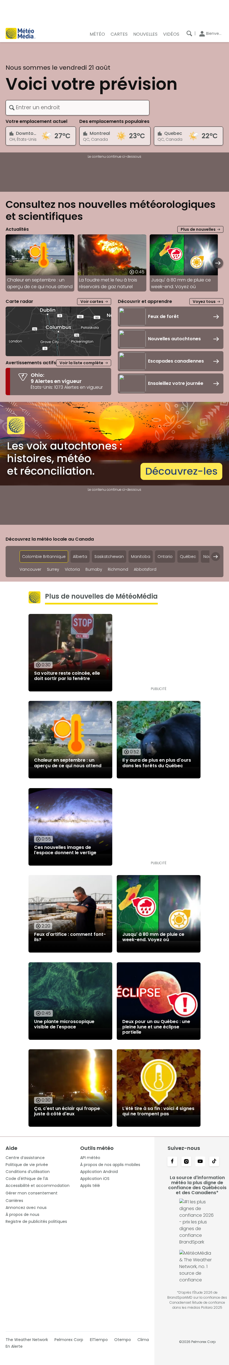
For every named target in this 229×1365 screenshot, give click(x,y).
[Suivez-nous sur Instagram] (186, 1162)
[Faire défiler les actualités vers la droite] (218, 263)
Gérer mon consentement (32, 1193)
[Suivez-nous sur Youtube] (200, 1162)
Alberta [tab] (80, 556)
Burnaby (93, 569)
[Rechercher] (189, 33)
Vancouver (30, 569)
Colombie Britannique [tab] (44, 556)
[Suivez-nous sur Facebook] (172, 1162)
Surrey (53, 569)
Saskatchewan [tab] (109, 556)
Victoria (72, 569)
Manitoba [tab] (140, 556)
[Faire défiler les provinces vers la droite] (215, 556)
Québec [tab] (188, 556)
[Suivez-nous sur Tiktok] (214, 1162)
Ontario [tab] (165, 556)
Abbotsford (145, 569)
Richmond (118, 569)
